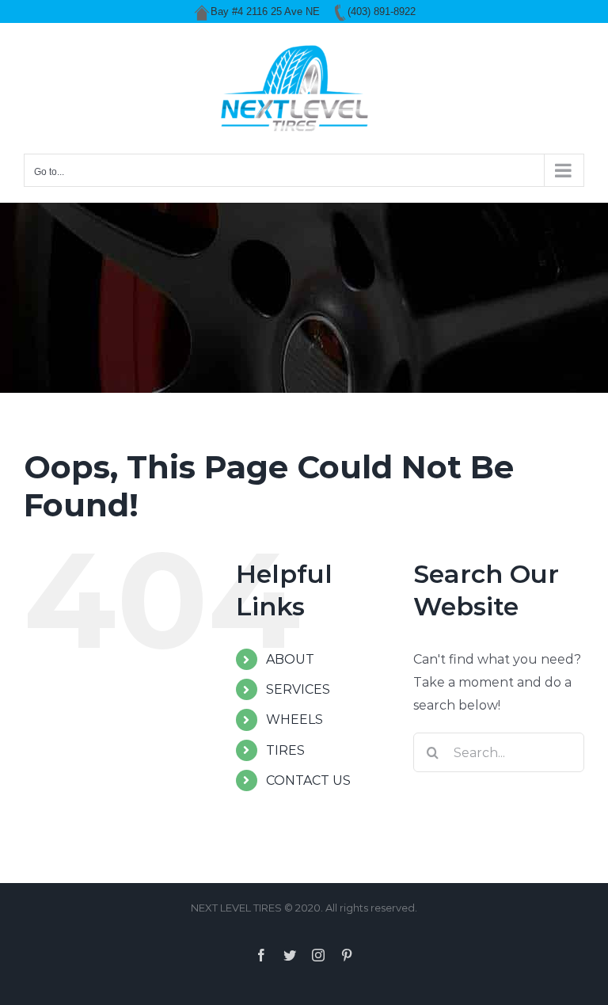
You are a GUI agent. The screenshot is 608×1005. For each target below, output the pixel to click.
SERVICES (298, 689)
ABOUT (290, 659)
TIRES (285, 750)
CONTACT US (308, 780)
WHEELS (294, 719)
